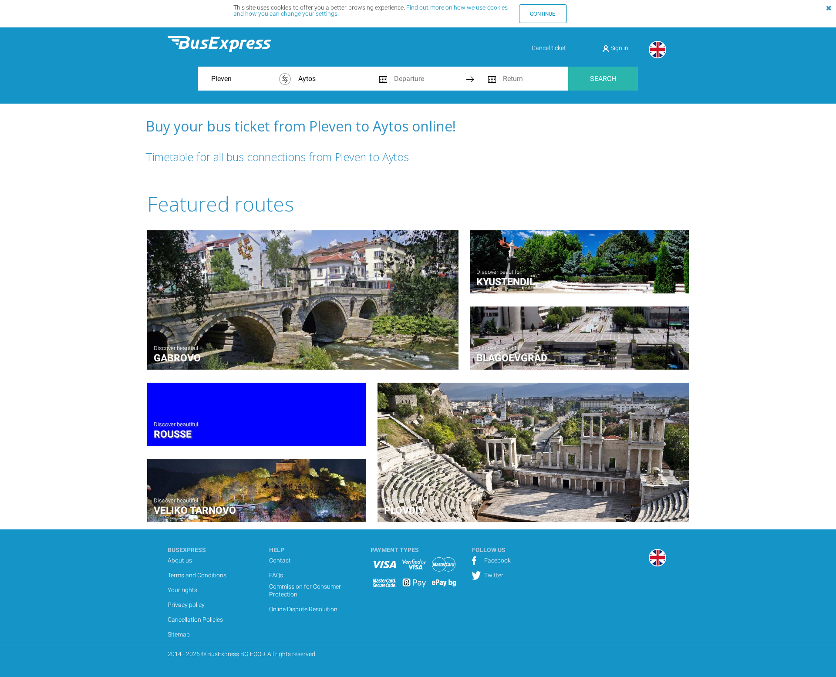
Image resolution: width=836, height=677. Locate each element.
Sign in (618, 47)
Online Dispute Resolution (303, 609)
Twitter (493, 575)
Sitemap (179, 634)
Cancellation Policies (195, 619)
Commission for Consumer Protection (305, 590)
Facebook (497, 560)
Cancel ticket (549, 47)
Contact (280, 560)
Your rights (182, 589)
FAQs (276, 575)
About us (180, 560)
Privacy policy (186, 604)
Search (603, 78)
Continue (543, 13)
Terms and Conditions (197, 575)
